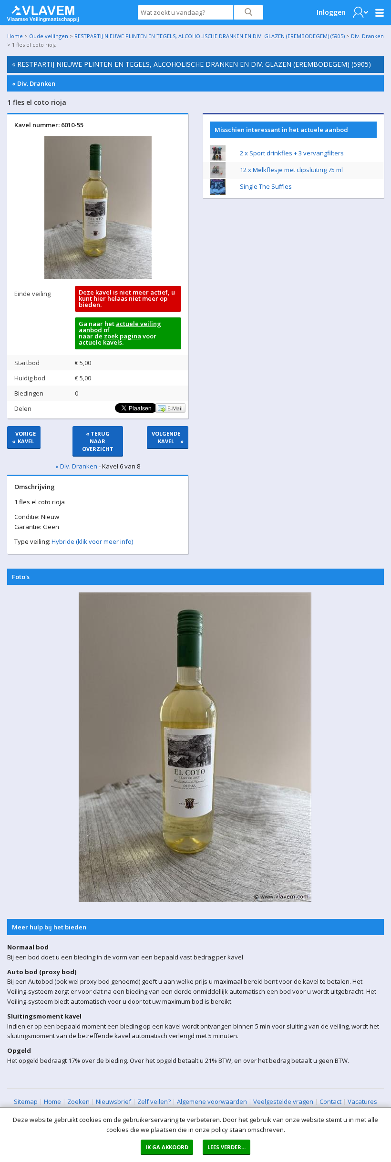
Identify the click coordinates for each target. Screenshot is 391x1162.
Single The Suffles (266, 186)
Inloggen (331, 12)
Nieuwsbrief (113, 1101)
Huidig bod (29, 378)
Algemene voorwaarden (212, 1101)
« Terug (97, 441)
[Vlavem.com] (43, 11)
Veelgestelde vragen (283, 1101)
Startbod (27, 362)
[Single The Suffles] (218, 192)
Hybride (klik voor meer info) (92, 541)
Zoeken (78, 1101)
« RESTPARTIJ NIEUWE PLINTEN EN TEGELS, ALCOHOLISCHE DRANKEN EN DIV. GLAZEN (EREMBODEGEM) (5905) (191, 64)
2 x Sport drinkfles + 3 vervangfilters (292, 153)
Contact (330, 1101)
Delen (22, 408)
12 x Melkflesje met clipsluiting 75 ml (291, 169)
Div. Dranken (367, 36)
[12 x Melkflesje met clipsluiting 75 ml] (218, 175)
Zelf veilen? (154, 1101)
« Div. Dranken (33, 83)
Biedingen (28, 393)
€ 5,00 (83, 362)
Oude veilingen (48, 36)
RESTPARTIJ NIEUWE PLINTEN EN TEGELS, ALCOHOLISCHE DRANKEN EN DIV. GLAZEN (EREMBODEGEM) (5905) (209, 36)
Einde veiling (32, 293)
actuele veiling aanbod (120, 326)
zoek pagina (122, 336)
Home (15, 36)
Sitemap (26, 1101)
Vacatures (362, 1101)
